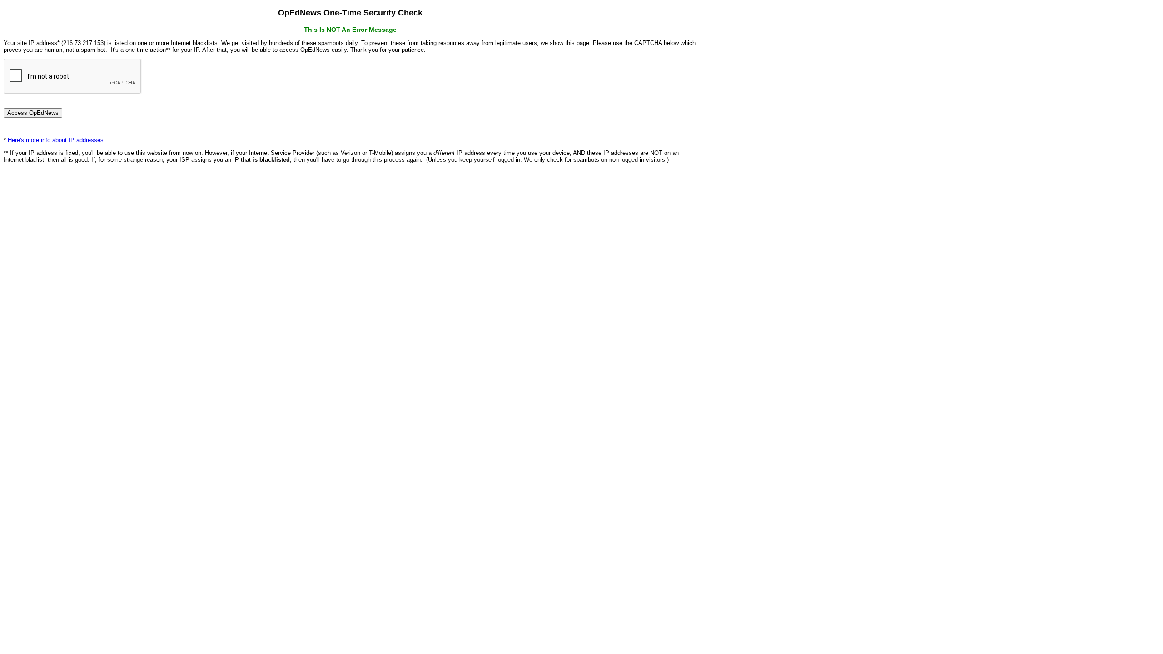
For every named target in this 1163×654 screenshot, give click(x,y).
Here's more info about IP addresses (56, 140)
